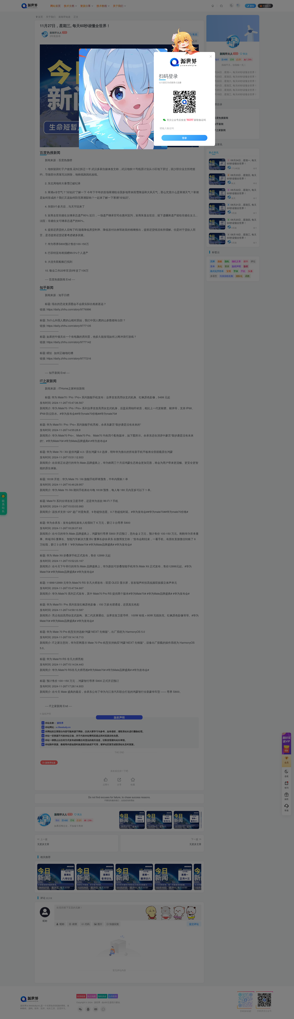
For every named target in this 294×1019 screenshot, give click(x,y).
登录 (184, 138)
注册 (179, 82)
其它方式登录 (169, 82)
